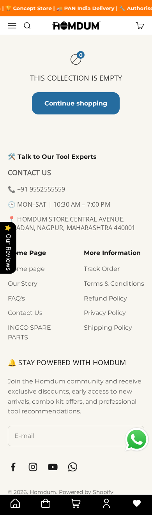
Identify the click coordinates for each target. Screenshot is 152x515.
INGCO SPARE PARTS (29, 332)
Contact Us (25, 312)
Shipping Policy (108, 327)
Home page (26, 268)
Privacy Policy (105, 312)
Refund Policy (105, 298)
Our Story (22, 283)
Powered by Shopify (86, 492)
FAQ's (16, 298)
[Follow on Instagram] (33, 467)
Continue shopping (75, 103)
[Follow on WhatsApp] (72, 467)
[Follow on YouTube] (53, 467)
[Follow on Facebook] (13, 467)
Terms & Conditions (114, 283)
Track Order (102, 268)
